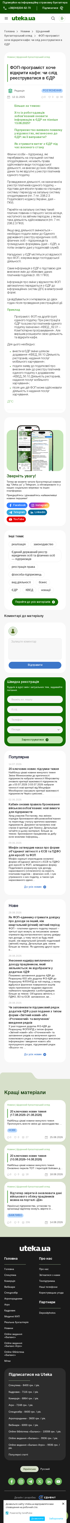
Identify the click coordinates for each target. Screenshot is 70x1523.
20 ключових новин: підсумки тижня (34, 769)
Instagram (42, 505)
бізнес (43, 582)
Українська (29, 1469)
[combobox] (35, 729)
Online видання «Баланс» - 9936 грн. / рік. (33, 1438)
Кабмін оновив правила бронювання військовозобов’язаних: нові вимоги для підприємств (34, 808)
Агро (7, 1304)
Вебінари (9, 1286)
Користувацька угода (51, 1292)
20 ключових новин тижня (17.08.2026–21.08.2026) (28, 1113)
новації (46, 590)
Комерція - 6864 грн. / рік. (24, 1398)
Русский (45, 1469)
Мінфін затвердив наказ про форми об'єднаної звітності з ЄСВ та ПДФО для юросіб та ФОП (35, 852)
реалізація (19, 544)
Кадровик (9, 1310)
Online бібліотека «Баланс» (14, 1353)
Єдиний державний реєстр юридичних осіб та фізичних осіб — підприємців (33, 555)
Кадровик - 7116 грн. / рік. (24, 1391)
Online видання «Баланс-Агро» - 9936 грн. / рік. (34, 1446)
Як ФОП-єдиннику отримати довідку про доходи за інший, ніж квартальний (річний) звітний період (34, 921)
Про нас (44, 1269)
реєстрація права (23, 566)
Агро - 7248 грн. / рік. (21, 1405)
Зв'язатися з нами (49, 1275)
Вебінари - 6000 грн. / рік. (24, 1425)
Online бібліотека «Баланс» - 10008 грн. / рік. (35, 1431)
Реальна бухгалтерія (16, 1322)
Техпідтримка (47, 1280)
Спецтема (10, 1275)
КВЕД (29, 590)
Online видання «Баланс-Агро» (13, 1345)
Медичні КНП (12, 1316)
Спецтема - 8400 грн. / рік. (24, 1385)
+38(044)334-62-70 (19, 8)
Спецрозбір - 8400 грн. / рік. (25, 1411)
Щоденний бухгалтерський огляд (33, 57)
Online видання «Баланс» (13, 1336)
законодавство (43, 544)
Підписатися (50, 8)
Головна (9, 1269)
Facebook (19, 505)
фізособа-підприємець (27, 574)
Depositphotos (47, 1312)
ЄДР (15, 590)
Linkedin (40, 512)
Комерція (9, 1280)
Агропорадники (13, 1298)
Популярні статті (18, 1454)
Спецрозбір (11, 1292)
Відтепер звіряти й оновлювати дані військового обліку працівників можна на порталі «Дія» (36, 1196)
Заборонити (56, 1518)
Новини (11, 57)
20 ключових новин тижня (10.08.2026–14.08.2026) (28, 1158)
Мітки (7, 1360)
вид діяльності (21, 582)
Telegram (19, 512)
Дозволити (37, 1518)
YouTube (18, 519)
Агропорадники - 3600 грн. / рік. (27, 1418)
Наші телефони (48, 1286)
